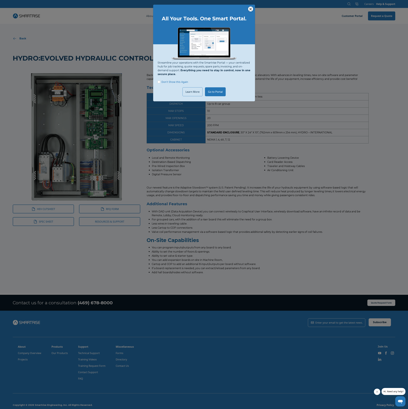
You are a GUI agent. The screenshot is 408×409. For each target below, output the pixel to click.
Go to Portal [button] (215, 92)
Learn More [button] (193, 92)
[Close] (250, 9)
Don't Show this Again (174, 82)
